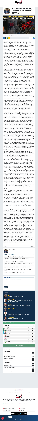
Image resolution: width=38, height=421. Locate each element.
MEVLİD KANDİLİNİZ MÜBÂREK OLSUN (15, 296)
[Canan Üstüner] (5, 318)
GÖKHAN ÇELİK (11, 299)
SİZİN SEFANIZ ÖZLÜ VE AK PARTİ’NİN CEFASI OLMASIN (16, 267)
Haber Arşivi (22, 410)
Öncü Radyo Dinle (29, 5)
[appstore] (15, 413)
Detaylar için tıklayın (19, 345)
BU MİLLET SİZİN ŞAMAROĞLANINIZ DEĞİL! (13, 272)
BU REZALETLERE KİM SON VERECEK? (12, 261)
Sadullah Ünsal (15, 13)
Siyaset (5, 5)
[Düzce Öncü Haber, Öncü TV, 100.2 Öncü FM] (18, 2)
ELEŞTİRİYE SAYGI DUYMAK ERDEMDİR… (16, 318)
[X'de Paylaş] (5, 38)
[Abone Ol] (34, 37)
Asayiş (2, 5)
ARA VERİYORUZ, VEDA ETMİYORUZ (12, 256)
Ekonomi (17, 5)
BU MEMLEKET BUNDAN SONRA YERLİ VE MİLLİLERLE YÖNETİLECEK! (18, 269)
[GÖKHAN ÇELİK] (5, 300)
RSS (10, 416)
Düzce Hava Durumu (24, 403)
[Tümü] (33, 292)
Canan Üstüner (11, 317)
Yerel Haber (22, 5)
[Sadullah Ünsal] (5, 309)
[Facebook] (15, 390)
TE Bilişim (21, 419)
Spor (14, 5)
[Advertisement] (19, 380)
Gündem (10, 5)
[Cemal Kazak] (5, 304)
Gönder (5, 287)
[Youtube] (21, 390)
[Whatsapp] (22, 390)
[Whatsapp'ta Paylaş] (7, 38)
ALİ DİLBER (10, 295)
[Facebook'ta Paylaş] (4, 38)
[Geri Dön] (2, 418)
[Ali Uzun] (5, 313)
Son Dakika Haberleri (7, 410)
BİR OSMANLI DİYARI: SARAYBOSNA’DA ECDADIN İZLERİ (15, 266)
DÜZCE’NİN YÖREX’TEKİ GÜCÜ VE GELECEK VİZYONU (18, 314)
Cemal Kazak (10, 304)
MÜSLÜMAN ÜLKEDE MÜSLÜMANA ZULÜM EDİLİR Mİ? (15, 258)
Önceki (5, 246)
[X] (17, 390)
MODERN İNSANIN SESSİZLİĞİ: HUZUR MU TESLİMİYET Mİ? (19, 305)
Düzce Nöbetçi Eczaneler (8, 403)
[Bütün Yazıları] (33, 254)
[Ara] (34, 2)
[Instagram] (19, 390)
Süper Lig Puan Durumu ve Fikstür (9, 408)
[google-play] (23, 413)
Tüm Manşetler (22, 408)
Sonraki (32, 246)
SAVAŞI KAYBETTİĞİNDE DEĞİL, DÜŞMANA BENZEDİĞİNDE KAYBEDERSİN (19, 263)
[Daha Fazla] (9, 38)
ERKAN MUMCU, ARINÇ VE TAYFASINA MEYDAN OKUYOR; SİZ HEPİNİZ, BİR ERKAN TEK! (20, 301)
